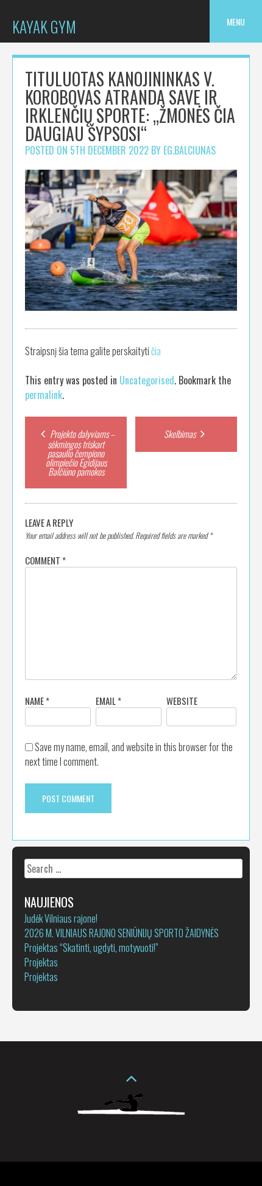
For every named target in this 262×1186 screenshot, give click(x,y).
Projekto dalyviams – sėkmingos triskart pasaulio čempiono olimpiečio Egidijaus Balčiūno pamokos (80, 452)
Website (181, 700)
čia (156, 351)
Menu (236, 21)
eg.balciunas (189, 150)
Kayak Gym (44, 26)
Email (108, 700)
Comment (45, 560)
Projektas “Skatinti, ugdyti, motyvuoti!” (91, 947)
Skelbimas (180, 433)
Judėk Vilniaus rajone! (60, 918)
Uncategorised (146, 380)
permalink (43, 394)
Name (37, 700)
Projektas (41, 962)
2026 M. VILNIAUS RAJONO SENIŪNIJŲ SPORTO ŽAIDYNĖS (121, 933)
